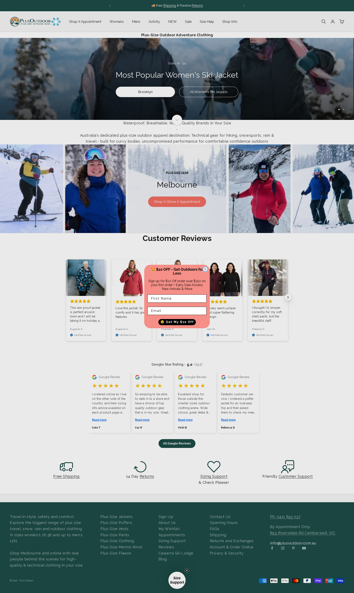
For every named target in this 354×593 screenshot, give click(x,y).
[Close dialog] (205, 269)
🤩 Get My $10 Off (177, 322)
